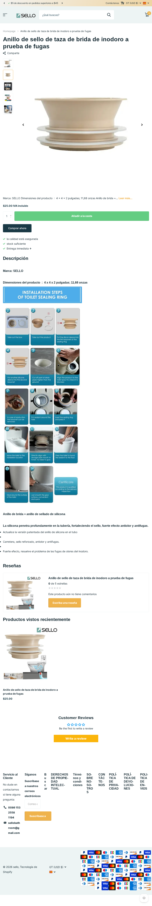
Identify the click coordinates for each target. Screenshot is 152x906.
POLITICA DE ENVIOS (144, 781)
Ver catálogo (5, 14)
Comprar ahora (17, 228)
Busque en (109, 14)
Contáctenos (112, 3)
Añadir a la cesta (81, 215)
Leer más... (125, 198)
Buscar (45, 781)
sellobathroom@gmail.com (14, 827)
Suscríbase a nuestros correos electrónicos (33, 788)
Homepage (9, 31)
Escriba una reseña (65, 602)
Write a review (76, 738)
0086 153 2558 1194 (14, 812)
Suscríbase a (37, 816)
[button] (4, 3)
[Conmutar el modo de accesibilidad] (122, 3)
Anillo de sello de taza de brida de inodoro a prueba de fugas (30, 691)
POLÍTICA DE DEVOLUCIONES (130, 781)
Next (62, 3)
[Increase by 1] (11, 213)
